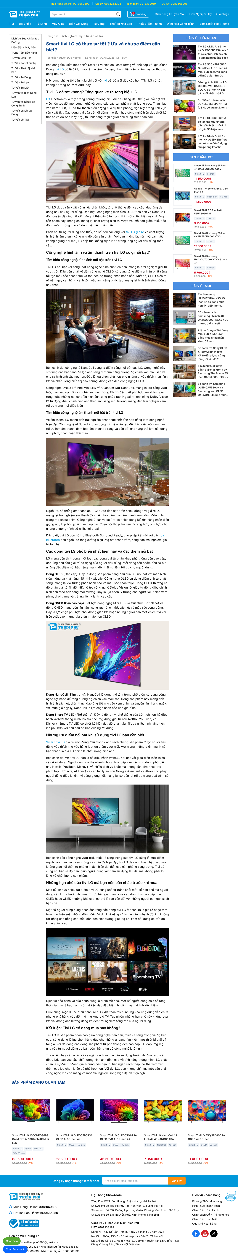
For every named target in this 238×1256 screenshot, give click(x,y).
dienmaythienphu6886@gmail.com (38, 1242)
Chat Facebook (15, 1249)
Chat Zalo (12, 1241)
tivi (104, 80)
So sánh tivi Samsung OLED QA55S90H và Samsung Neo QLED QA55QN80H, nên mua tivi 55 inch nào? (212, 391)
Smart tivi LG (55, 742)
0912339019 (148, 3)
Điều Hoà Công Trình (180, 23)
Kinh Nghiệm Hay (200, 14)
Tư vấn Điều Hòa (21, 57)
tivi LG (59, 69)
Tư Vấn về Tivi (20, 119)
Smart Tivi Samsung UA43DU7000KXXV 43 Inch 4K (210, 259)
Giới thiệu (222, 14)
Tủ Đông (98, 23)
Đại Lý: (99, 3)
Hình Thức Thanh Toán (206, 1205)
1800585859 (48, 1213)
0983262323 (112, 3)
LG (48, 99)
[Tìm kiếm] (118, 14)
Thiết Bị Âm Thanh (149, 23)
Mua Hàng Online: (61, 3)
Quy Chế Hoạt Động (204, 1223)
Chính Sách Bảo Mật (204, 1219)
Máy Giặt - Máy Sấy (23, 47)
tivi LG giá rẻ (135, 232)
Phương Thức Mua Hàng (207, 1201)
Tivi (11, 23)
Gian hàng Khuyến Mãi (169, 14)
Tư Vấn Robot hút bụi (24, 63)
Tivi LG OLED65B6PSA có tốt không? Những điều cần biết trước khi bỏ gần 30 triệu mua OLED (212, 125)
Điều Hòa (25, 23)
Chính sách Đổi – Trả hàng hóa (210, 1214)
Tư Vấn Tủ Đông (21, 77)
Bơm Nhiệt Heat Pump (214, 23)
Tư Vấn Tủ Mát (20, 87)
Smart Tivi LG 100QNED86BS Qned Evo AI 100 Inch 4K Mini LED (30, 1139)
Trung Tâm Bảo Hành (24, 52)
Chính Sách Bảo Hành (205, 1210)
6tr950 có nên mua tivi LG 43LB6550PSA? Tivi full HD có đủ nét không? (213, 103)
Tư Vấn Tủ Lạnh (20, 82)
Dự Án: (166, 3)
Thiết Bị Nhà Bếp (121, 23)
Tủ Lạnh (41, 23)
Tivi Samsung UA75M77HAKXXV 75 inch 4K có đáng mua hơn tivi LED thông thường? (211, 302)
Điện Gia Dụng (78, 23)
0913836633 (70, 1246)
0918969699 (81, 3)
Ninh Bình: (133, 3)
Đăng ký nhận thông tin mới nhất (76, 1181)
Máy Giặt (58, 23)
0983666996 (179, 3)
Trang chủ (52, 36)
